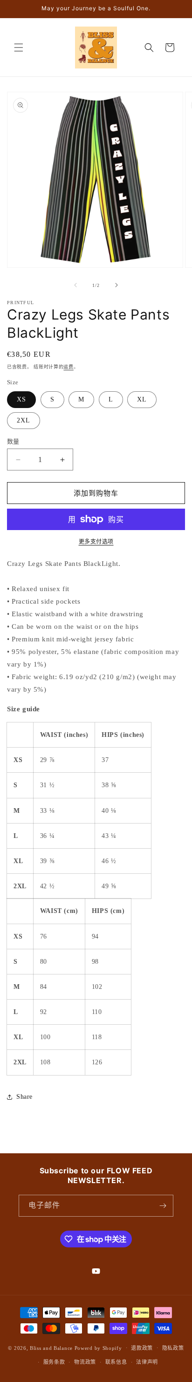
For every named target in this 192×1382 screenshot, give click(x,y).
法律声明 (147, 1362)
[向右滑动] (116, 285)
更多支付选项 (96, 541)
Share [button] (24, 1096)
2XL (23, 420)
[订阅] (162, 1206)
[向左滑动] (75, 285)
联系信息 (116, 1362)
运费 (68, 366)
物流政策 (85, 1362)
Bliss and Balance (51, 1347)
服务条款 (54, 1362)
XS (21, 399)
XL (142, 399)
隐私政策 (173, 1348)
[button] (18, 47)
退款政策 (142, 1348)
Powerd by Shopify (98, 1347)
